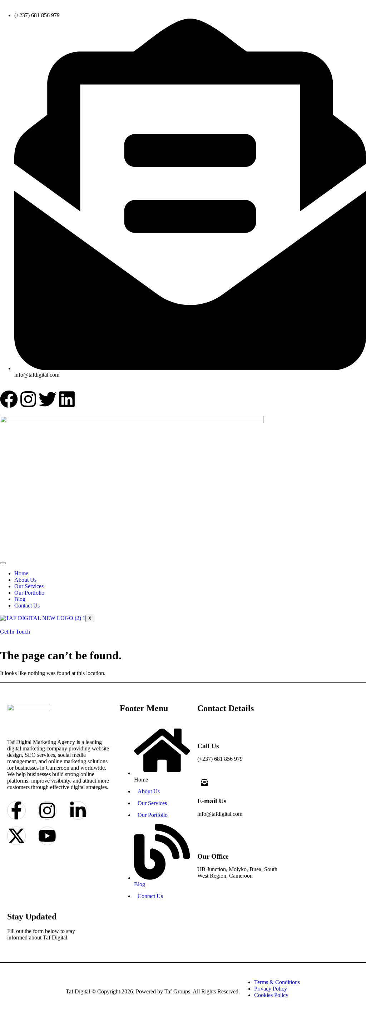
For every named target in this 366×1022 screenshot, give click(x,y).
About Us (25, 580)
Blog (19, 599)
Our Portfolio (29, 593)
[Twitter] (47, 399)
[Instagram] (28, 399)
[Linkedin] (67, 399)
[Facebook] (9, 399)
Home (21, 573)
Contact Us (27, 605)
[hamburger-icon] (3, 563)
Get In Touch (15, 632)
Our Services (29, 586)
